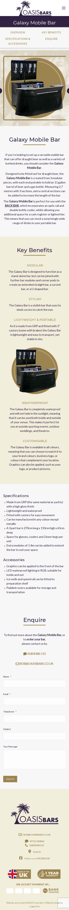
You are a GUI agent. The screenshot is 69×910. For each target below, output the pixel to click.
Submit (10, 779)
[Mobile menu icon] (64, 8)
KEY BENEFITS (51, 32)
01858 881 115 (36, 653)
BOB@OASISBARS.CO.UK (36, 663)
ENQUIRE (51, 38)
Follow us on (37, 858)
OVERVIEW (17, 32)
